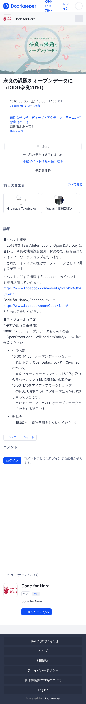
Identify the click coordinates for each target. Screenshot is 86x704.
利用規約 (43, 660)
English (43, 690)
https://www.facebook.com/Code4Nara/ (35, 306)
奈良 (36, 593)
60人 (25, 593)
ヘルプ (43, 651)
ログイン (12, 460)
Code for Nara (25, 19)
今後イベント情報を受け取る (43, 161)
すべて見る (75, 184)
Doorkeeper (52, 698)
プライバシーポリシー (43, 670)
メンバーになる (37, 612)
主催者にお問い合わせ (43, 641)
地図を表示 (16, 130)
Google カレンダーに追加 (25, 105)
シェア (12, 437)
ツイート (28, 437)
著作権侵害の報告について (43, 680)
